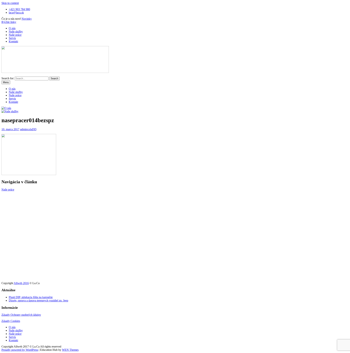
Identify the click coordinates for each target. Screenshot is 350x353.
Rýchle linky (8, 22)
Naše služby (16, 31)
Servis (12, 38)
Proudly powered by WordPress (19, 349)
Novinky (27, 18)
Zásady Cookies (10, 320)
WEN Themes (70, 349)
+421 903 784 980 (19, 9)
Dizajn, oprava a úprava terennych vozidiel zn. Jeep (38, 300)
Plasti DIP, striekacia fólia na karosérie (31, 297)
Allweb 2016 (21, 283)
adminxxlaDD (28, 129)
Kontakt (13, 41)
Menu (6, 82)
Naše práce (15, 34)
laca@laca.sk (16, 12)
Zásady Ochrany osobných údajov (21, 314)
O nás (12, 28)
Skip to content (10, 3)
